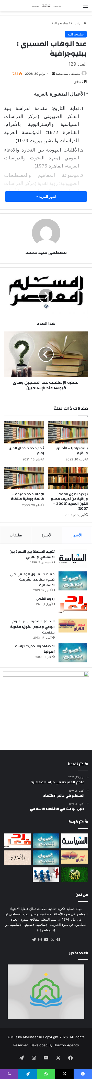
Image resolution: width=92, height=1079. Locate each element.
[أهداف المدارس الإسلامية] (46, 874)
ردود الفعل (45, 599)
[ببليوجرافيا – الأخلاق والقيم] (68, 432)
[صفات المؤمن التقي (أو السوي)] (17, 857)
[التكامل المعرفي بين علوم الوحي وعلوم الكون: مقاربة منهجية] (73, 625)
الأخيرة (46, 535)
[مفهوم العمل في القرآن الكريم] (74, 874)
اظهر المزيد (47, 196)
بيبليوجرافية (60, 23)
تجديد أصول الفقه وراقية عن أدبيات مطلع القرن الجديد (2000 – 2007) (69, 501)
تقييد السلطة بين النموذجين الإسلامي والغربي (32, 554)
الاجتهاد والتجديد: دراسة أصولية (35, 649)
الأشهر (77, 535)
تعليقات (16, 535)
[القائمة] (85, 7)
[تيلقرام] (34, 940)
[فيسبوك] (58, 940)
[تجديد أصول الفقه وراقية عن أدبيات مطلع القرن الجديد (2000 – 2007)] (68, 478)
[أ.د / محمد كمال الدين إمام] (24, 432)
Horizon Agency (66, 1045)
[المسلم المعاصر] (46, 6)
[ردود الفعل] (73, 605)
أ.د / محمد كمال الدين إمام (26, 450)
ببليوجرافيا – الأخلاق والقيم (72, 450)
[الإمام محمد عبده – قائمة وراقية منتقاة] (24, 478)
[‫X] (52, 940)
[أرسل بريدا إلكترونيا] (53, 74)
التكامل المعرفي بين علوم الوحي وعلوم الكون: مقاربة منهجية (32, 627)
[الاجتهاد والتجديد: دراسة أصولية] (73, 652)
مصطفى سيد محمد (68, 74)
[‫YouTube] (46, 940)
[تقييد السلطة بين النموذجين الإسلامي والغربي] (73, 558)
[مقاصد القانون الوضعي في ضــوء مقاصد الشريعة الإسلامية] (73, 580)
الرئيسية (77, 23)
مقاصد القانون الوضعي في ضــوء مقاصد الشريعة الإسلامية (32, 579)
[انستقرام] (40, 940)
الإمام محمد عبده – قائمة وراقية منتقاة (27, 496)
